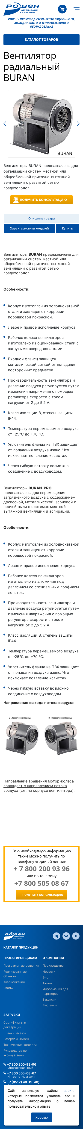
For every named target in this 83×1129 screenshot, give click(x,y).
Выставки (50, 1005)
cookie (69, 1090)
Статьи (8, 988)
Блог (46, 977)
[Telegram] (56, 935)
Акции (47, 983)
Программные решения (21, 965)
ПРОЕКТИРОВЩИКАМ (20, 958)
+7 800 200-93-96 (21, 1064)
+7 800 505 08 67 (41, 883)
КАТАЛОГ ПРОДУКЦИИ (21, 947)
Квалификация (14, 982)
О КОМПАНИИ (53, 958)
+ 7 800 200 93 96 (41, 868)
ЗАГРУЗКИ (11, 1015)
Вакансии (49, 999)
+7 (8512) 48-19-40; (22, 1082)
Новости (49, 971)
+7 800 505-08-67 (21, 1073)
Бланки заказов (14, 1033)
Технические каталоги (20, 1045)
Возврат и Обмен (16, 1039)
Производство (53, 965)
